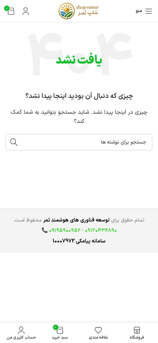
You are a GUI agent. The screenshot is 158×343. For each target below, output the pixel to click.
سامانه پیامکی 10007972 (79, 241)
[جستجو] (14, 142)
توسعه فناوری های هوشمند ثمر (76, 220)
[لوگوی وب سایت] (79, 11)
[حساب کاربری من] (25, 11)
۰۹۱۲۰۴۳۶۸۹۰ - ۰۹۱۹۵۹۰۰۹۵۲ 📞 (79, 230)
